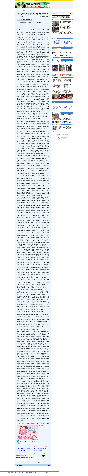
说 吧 (58, 48)
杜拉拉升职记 (63, 61)
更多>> (72, 19)
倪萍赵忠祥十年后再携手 (67, 81)
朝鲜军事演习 (64, 15)
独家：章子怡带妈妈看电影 (67, 79)
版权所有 (39, 473)
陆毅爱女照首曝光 (69, 74)
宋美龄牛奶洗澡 (54, 17)
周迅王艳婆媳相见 (62, 74)
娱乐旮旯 (60, 128)
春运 (66, 33)
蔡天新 (61, 31)
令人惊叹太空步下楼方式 (68, 93)
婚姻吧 (60, 55)
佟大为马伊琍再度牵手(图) (67, 80)
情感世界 (60, 129)
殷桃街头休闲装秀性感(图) (57, 81)
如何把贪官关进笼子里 (65, 28)
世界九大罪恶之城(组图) (66, 86)
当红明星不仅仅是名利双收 (67, 128)
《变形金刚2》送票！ (57, 92)
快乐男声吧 (68, 52)
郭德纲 (68, 33)
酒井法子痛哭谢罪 (70, 100)
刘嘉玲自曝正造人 (62, 75)
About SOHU (39, 472)
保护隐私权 (34, 472)
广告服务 (23, 472)
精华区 (43, 455)
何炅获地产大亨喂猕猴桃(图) (57, 79)
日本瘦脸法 (67, 16)
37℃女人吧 (68, 55)
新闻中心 (23, 10)
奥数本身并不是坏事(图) (66, 31)
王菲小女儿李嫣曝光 (62, 100)
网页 (59, 12)
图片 (66, 12)
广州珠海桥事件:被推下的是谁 (66, 27)
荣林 (60, 27)
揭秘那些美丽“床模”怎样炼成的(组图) (62, 121)
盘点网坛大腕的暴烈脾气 (57, 86)
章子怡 (64, 33)
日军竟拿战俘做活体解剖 (57, 85)
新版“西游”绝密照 (55, 100)
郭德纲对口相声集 (57, 61)
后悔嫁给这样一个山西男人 (67, 129)
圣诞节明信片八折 (55, 75)
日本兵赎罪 (68, 15)
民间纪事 (60, 118)
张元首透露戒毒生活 (67, 92)
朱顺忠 (61, 28)
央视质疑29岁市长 (55, 15)
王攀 (60, 32)
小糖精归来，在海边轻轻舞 (67, 131)
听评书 (53, 61)
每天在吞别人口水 (55, 131)
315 (69, 33)
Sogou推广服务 (19, 465)
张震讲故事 (67, 61)
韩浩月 (61, 26)
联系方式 (30, 472)
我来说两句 (42, 16)
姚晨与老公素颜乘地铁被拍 (57, 84)
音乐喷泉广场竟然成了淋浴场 (68, 114)
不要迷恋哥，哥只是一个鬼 (67, 126)
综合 (26, 10)
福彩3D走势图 (69, 64)
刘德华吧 (60, 53)
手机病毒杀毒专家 (57, 64)
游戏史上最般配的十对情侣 (67, 91)
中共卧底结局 (59, 17)
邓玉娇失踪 (60, 15)
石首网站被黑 (54, 16)
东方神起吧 (68, 53)
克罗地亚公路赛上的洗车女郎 (68, 115)
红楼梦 (70, 61)
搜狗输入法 (12, 472)
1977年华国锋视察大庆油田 (66, 25)
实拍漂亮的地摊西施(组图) (67, 85)
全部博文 (49, 472)
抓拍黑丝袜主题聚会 (55, 119)
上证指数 (54, 52)
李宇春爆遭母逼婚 (55, 74)
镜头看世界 (61, 114)
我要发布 (49, 465)
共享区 (53, 64)
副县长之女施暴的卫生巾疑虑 (66, 32)
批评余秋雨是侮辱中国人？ (66, 26)
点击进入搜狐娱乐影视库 (67, 90)
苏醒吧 (54, 53)
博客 (61, 12)
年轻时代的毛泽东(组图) (66, 22)
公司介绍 (42, 472)
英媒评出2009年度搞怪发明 (67, 127)
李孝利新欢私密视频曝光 (67, 87)
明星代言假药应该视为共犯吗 (67, 119)
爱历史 (61, 22)
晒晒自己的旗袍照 (58, 134)
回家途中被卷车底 (55, 32)
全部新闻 (46, 472)
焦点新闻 (60, 126)
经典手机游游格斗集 (64, 64)
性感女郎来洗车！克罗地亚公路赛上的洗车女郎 (63, 122)
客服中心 (27, 472)
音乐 (64, 12)
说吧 (68, 12)
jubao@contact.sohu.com (33, 475)
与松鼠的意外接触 (55, 26)
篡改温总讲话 (59, 16)
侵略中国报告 (67, 17)
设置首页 (8, 472)
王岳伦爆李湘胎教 (56, 93)
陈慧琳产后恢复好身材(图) (57, 80)
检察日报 (29, 10)
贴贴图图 (60, 127)
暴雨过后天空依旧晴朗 (65, 134)
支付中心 (16, 472)
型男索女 (60, 131)
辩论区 (43, 456)
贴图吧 (54, 55)
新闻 (57, 12)
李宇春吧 (60, 52)
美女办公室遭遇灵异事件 (57, 87)
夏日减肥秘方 (63, 16)
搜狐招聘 (20, 472)
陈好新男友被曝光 (69, 75)
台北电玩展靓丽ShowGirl (57, 91)
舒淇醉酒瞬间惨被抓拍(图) (67, 84)
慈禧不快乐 (63, 17)
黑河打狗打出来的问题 (66, 118)
